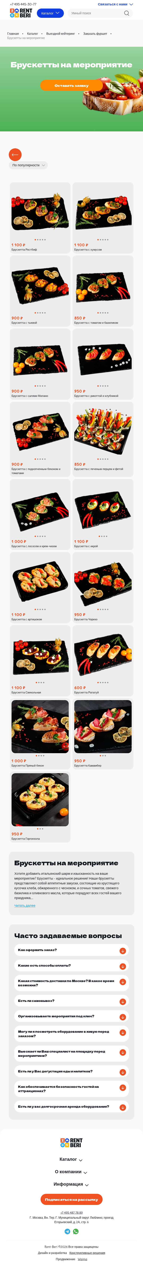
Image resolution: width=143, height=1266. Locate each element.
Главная (13, 33)
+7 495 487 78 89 (72, 1212)
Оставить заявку (72, 85)
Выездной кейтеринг (60, 33)
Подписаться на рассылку (71, 1199)
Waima (82, 1259)
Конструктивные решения (87, 1253)
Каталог (32, 33)
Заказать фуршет (95, 33)
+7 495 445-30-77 (23, 4)
